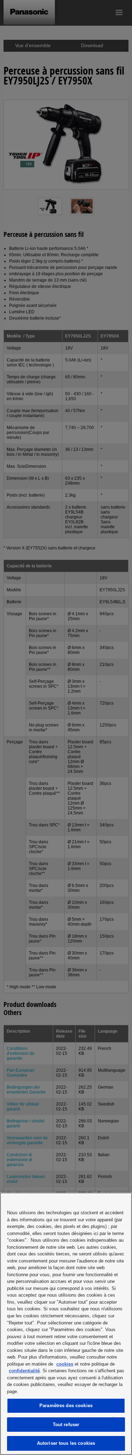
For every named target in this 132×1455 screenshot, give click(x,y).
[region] (66, 1323)
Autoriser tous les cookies (66, 1443)
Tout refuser (66, 1424)
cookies (64, 1364)
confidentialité (24, 1370)
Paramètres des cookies (66, 1405)
